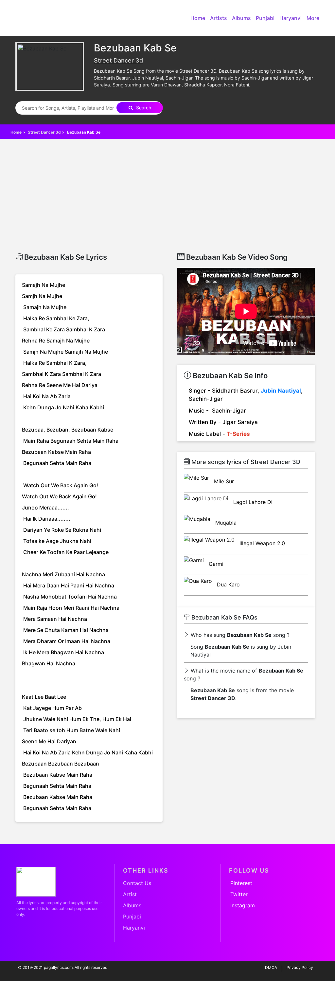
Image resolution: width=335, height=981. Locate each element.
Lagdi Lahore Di (252, 502)
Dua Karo (227, 584)
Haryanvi (290, 18)
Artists (218, 18)
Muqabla (225, 522)
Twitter (239, 894)
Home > (18, 132)
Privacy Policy (300, 967)
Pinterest (241, 883)
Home (197, 18)
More (313, 18)
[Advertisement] (167, 204)
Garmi (215, 564)
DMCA (271, 967)
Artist (130, 894)
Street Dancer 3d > (46, 132)
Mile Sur (223, 481)
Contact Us (137, 883)
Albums (241, 18)
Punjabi (265, 18)
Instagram (242, 905)
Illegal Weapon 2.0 (261, 543)
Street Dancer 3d (118, 60)
